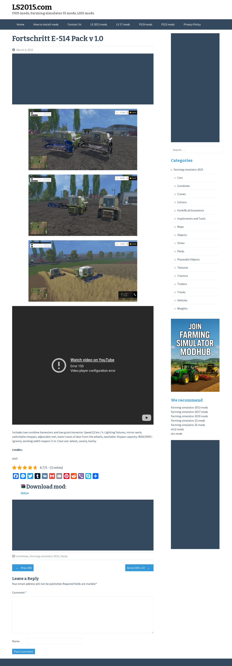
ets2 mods (177, 429)
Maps (180, 226)
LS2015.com (32, 7)
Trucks (181, 292)
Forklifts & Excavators (190, 210)
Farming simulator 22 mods (188, 420)
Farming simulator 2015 (44, 556)
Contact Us (74, 24)
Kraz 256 (24, 568)
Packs (64, 556)
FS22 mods (168, 24)
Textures (182, 267)
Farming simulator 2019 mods (189, 416)
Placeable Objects (188, 259)
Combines (22, 556)
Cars (180, 177)
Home (20, 24)
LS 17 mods (123, 24)
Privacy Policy (192, 24)
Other (181, 243)
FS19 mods (145, 24)
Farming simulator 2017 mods (189, 412)
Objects (182, 235)
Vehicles (182, 300)
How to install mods (46, 24)
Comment (19, 592)
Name (16, 641)
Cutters (182, 202)
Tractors (182, 276)
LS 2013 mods (98, 24)
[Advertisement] (83, 79)
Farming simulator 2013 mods (189, 407)
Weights (182, 308)
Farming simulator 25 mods (188, 425)
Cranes (181, 194)
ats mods (176, 433)
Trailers (182, 284)
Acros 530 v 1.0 (138, 568)
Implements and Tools (191, 218)
